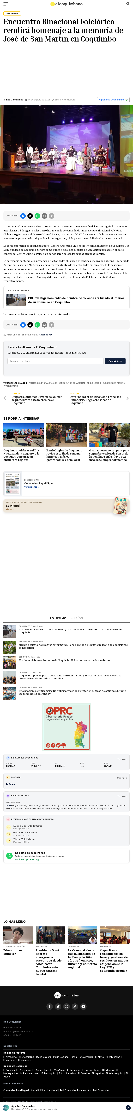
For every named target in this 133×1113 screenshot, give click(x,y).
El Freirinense (24, 1060)
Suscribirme (115, 361)
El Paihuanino (74, 1070)
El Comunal (9, 1070)
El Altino (99, 1057)
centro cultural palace (43, 383)
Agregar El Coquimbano (112, 99)
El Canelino (84, 1073)
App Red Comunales (98, 1090)
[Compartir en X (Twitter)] (30, 216)
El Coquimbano (41, 1070)
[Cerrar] (128, 1107)
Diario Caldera (43, 1057)
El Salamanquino (114, 1073)
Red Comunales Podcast (73, 1090)
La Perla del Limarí (29, 1073)
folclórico (94, 383)
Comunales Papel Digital (16, 1090)
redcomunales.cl (12, 1027)
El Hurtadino (107, 1070)
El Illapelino (98, 1073)
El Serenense (24, 1070)
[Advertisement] (66, 69)
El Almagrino (10, 1057)
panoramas (11, 386)
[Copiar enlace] (51, 216)
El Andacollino (91, 1070)
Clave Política (38, 1090)
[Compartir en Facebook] (23, 216)
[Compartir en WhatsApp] (37, 216)
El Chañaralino (26, 1057)
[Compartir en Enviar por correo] (44, 216)
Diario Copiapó (61, 1057)
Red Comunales (14, 100)
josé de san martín (114, 383)
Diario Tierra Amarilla (82, 1057)
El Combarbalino (67, 1073)
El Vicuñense (58, 1070)
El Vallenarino (113, 1057)
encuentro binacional (72, 383)
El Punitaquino (49, 1073)
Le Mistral (53, 1090)
